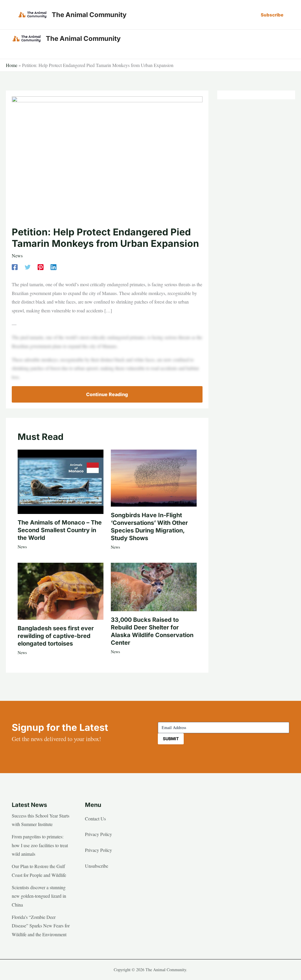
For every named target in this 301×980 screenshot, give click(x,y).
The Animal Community (89, 15)
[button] (272, 15)
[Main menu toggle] (282, 38)
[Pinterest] (41, 266)
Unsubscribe (96, 866)
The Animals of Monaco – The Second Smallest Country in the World (60, 530)
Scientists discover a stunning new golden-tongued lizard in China (39, 896)
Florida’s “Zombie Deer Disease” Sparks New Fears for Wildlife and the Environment (41, 925)
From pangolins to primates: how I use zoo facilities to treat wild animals (40, 845)
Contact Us (95, 818)
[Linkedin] (53, 266)
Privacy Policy (98, 834)
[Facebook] (15, 266)
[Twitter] (28, 266)
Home (11, 65)
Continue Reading (107, 394)
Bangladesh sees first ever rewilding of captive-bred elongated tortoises (56, 636)
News (17, 255)
